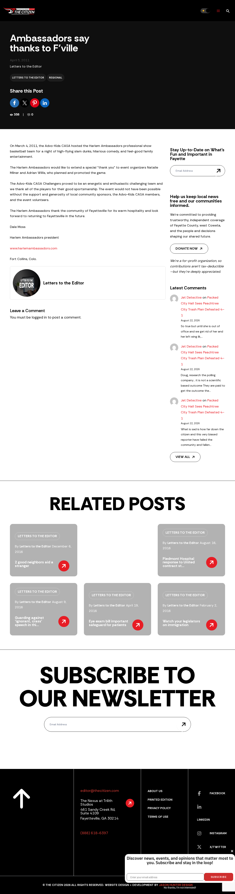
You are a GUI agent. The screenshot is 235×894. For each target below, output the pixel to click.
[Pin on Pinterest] (35, 102)
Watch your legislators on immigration (181, 623)
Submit (218, 170)
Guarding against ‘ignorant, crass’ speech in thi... (29, 621)
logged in (39, 317)
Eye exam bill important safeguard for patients (108, 623)
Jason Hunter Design (176, 885)
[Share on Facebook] (15, 102)
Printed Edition (160, 800)
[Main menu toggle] (218, 10)
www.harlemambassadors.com (33, 248)
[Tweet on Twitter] (25, 102)
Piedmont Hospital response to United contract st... (179, 562)
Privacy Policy (159, 808)
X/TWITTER (218, 847)
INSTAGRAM (218, 833)
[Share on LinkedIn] (44, 102)
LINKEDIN (203, 820)
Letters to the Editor (26, 66)
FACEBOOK (217, 793)
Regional (55, 77)
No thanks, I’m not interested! (180, 887)
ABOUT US (155, 791)
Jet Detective (191, 297)
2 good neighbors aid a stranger (34, 564)
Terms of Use (158, 817)
